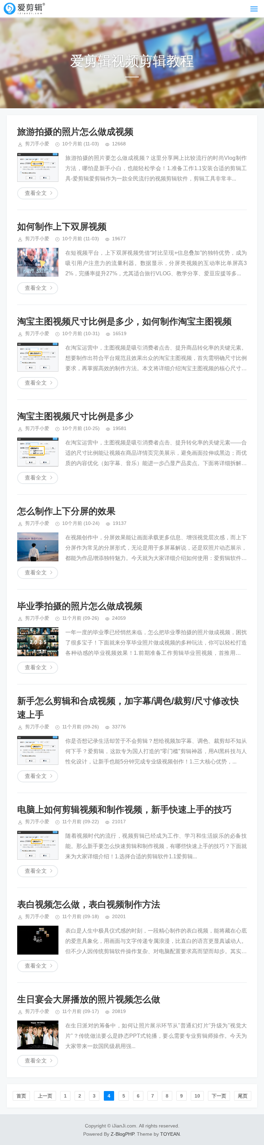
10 (197, 1096)
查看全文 (36, 193)
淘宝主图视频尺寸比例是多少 (75, 416)
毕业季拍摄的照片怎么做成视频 (79, 606)
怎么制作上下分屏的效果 (66, 511)
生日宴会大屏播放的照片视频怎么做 (88, 999)
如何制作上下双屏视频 (62, 226)
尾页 (243, 1096)
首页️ (21, 1096)
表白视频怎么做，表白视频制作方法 (88, 904)
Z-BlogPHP (122, 1134)
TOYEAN (170, 1134)
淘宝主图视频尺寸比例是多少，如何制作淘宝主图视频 (124, 321)
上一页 (45, 1096)
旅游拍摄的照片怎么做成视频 (75, 131)
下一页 (219, 1096)
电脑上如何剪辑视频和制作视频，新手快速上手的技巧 (124, 809)
